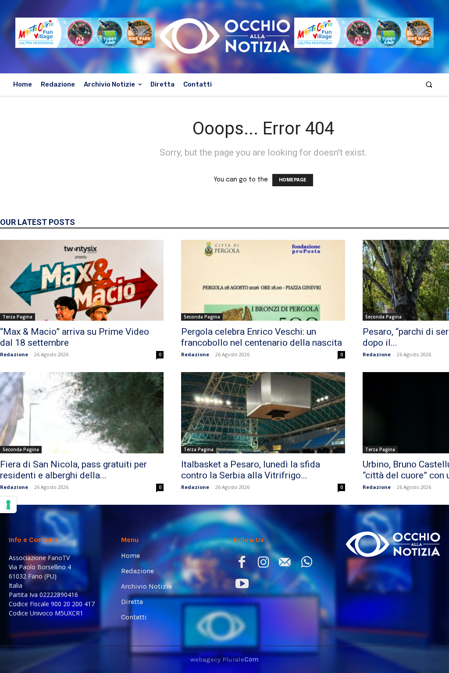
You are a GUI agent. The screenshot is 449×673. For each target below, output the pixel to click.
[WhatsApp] (306, 563)
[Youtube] (241, 585)
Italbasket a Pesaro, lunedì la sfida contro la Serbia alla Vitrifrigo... (250, 470)
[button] (429, 84)
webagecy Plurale (224, 659)
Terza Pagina (17, 317)
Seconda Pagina (202, 317)
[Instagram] (263, 563)
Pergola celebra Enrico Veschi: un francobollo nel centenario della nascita (261, 337)
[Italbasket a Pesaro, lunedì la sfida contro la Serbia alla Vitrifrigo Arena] (263, 412)
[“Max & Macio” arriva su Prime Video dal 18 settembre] (82, 280)
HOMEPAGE (292, 180)
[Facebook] (241, 563)
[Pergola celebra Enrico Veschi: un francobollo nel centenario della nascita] (263, 280)
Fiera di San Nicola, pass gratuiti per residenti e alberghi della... (73, 470)
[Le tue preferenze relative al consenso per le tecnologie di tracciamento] (8, 504)
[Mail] (284, 563)
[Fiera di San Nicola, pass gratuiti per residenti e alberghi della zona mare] (82, 412)
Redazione (14, 354)
